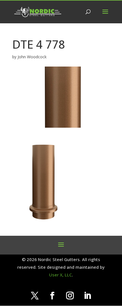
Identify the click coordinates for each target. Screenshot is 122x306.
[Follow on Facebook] (52, 295)
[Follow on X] (34, 295)
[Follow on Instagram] (69, 295)
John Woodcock (32, 56)
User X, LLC (60, 275)
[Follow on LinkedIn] (87, 295)
